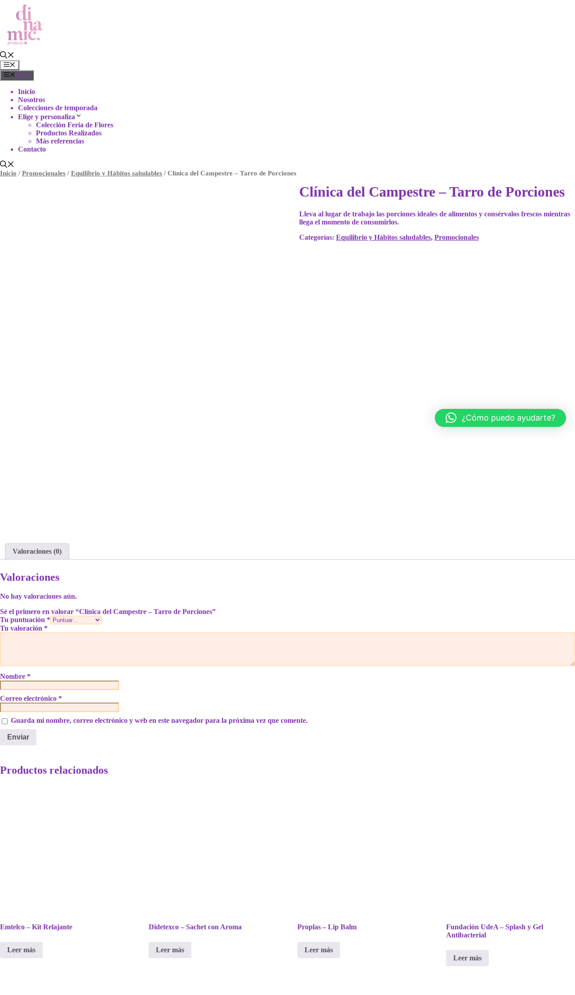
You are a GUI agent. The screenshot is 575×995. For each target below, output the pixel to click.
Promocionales (44, 173)
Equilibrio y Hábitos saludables (116, 173)
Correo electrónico (31, 698)
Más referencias (60, 141)
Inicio (26, 91)
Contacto (32, 149)
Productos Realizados (69, 133)
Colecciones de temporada (57, 108)
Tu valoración (24, 628)
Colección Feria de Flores (74, 125)
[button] (500, 418)
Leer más (21, 950)
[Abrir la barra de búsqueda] (7, 56)
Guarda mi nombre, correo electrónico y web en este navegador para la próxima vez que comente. (159, 720)
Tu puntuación (25, 619)
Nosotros (31, 99)
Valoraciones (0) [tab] (37, 551)
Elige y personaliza (46, 117)
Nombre (15, 676)
